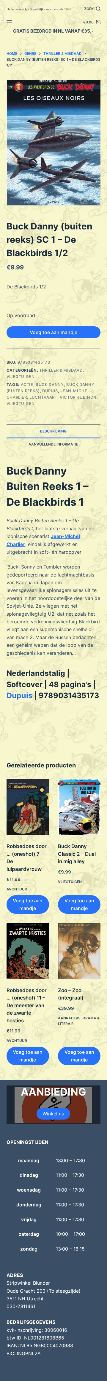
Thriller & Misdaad (61, 370)
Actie (27, 384)
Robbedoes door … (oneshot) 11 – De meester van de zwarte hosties (27, 1005)
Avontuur (17, 889)
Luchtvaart (43, 397)
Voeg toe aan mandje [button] (28, 904)
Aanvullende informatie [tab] (53, 444)
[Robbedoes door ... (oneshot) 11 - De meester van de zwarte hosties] (28, 951)
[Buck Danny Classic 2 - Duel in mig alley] (79, 807)
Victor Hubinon (78, 397)
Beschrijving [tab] (53, 431)
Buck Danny (50, 384)
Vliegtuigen (21, 376)
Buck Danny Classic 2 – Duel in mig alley (77, 853)
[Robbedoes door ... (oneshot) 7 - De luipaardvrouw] (28, 807)
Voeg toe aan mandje (53, 332)
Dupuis (19, 695)
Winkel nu (53, 1114)
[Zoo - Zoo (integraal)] (79, 951)
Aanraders (69, 1018)
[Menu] (9, 22)
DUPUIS (50, 390)
